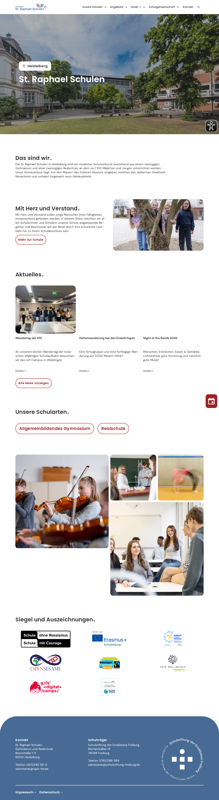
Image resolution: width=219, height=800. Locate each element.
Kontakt (188, 7)
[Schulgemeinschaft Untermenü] (178, 7)
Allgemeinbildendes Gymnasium (54, 428)
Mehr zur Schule (30, 240)
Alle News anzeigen (33, 383)
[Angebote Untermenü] (126, 7)
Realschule (113, 428)
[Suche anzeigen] (198, 7)
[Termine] (211, 400)
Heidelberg (38, 66)
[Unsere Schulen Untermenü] (105, 7)
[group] (45, 329)
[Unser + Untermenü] (144, 7)
